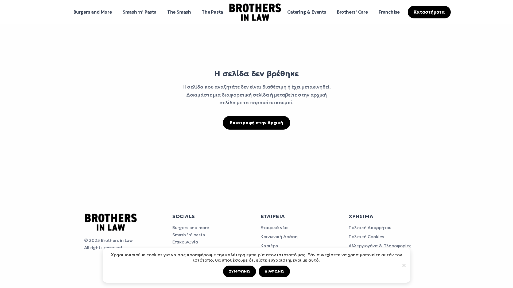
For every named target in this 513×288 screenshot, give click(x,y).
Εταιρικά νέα (274, 227)
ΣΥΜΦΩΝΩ (239, 271)
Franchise (389, 12)
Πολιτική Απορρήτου (370, 227)
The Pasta (212, 12)
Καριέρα (269, 245)
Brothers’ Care (352, 12)
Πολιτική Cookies (366, 236)
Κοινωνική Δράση (279, 236)
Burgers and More (92, 12)
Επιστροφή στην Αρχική (256, 122)
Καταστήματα (429, 12)
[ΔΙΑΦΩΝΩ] (403, 265)
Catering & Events (306, 12)
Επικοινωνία (185, 242)
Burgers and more (190, 227)
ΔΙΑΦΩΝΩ (274, 271)
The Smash (179, 12)
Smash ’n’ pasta (188, 234)
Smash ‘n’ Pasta (140, 12)
